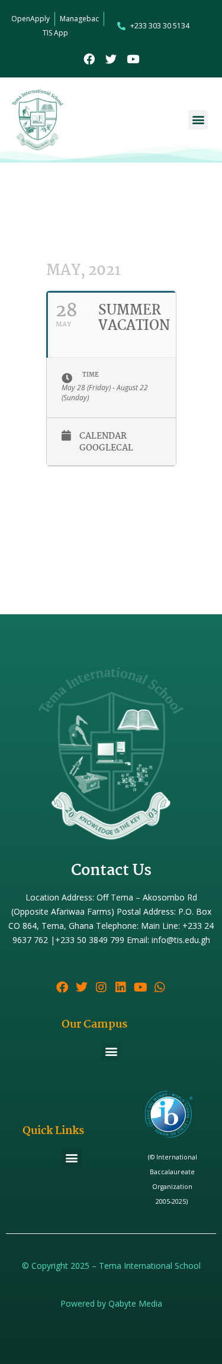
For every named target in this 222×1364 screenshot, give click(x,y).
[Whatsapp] (160, 987)
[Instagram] (101, 987)
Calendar (103, 437)
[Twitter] (111, 59)
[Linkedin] (120, 987)
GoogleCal (106, 448)
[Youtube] (133, 59)
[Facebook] (89, 59)
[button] (198, 119)
